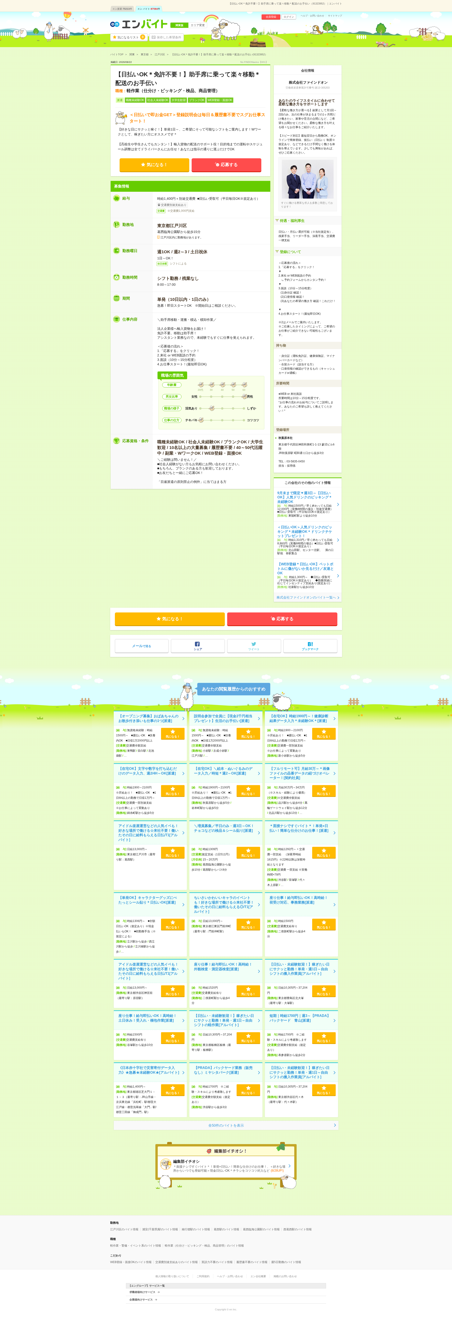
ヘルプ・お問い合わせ (312, 16)
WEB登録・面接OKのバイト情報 (131, 1262)
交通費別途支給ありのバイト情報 (176, 1262)
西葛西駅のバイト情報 (297, 1229)
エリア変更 (198, 25)
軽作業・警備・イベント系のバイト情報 (135, 1245)
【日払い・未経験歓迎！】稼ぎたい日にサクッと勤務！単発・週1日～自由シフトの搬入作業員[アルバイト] (300, 968)
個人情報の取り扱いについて (172, 1276)
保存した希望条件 (169, 37)
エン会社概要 (258, 1276)
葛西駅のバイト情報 (226, 1229)
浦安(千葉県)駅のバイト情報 (160, 1229)
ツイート (254, 649)
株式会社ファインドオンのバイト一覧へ (306, 597)
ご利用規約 (203, 1276)
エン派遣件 (122, 9)
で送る (141, 646)
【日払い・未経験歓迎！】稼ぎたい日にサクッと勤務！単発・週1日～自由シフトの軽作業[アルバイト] (224, 1020)
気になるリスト (130, 37)
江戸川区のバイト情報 (124, 1229)
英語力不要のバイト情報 (217, 1262)
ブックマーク (310, 649)
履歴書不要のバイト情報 (251, 1262)
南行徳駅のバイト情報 (196, 1229)
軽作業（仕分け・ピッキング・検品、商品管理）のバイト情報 (204, 1245)
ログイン (289, 16)
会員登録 (271, 16)
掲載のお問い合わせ (285, 1276)
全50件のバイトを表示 (226, 1125)
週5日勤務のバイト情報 (286, 1262)
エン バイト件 (148, 9)
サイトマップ (335, 16)
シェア (198, 649)
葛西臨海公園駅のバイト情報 (261, 1229)
